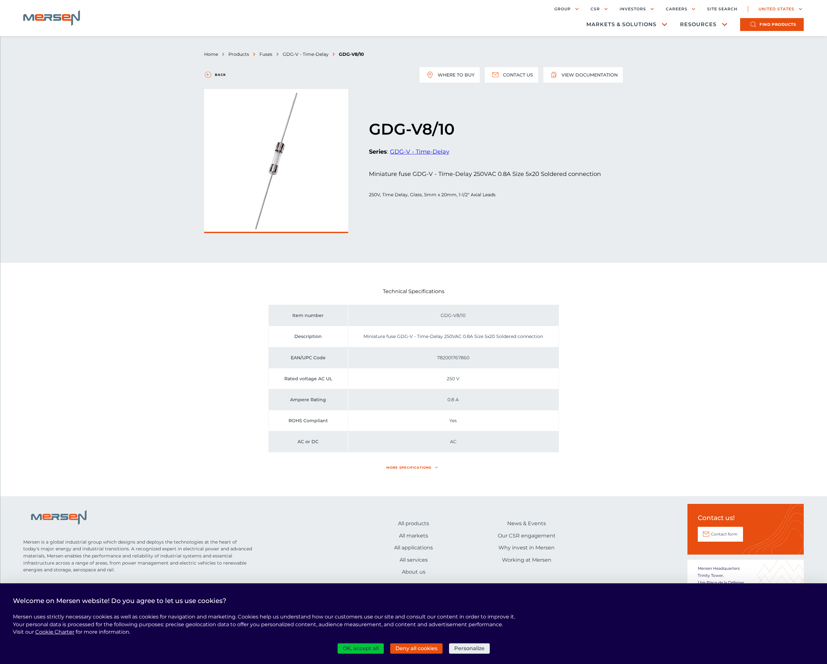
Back (220, 75)
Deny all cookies (416, 648)
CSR (595, 8)
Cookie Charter (54, 632)
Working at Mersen (526, 560)
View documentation (589, 75)
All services (414, 560)
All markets (413, 536)
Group (562, 8)
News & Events (526, 523)
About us (413, 572)
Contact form (724, 534)
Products (238, 54)
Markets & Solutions (621, 24)
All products (413, 523)
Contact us (518, 75)
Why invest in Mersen (526, 548)
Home (211, 54)
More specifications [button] (408, 467)
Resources (698, 24)
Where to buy (456, 75)
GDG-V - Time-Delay (306, 54)
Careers (676, 8)
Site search (722, 9)
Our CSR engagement (527, 536)
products (777, 24)
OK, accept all (361, 648)
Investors (633, 8)
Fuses (265, 54)
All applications (413, 548)
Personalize (469, 648)
